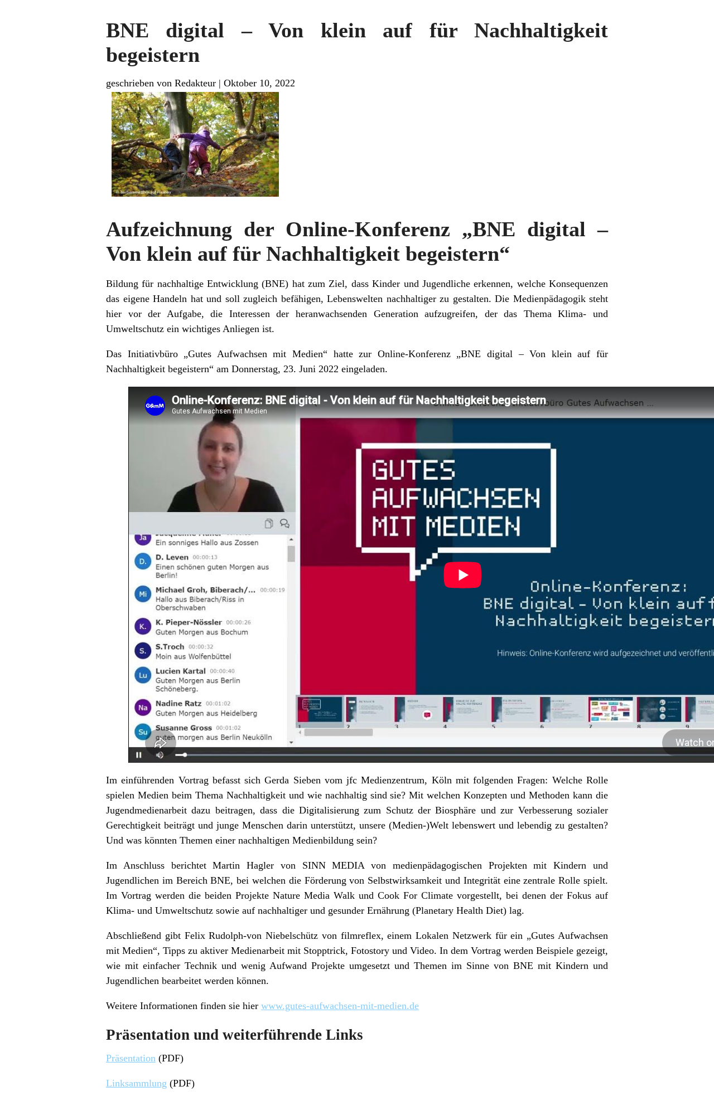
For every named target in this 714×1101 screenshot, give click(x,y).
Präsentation (131, 1058)
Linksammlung (136, 1083)
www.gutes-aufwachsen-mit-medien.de (340, 1005)
